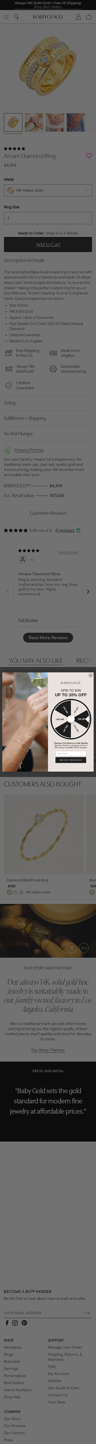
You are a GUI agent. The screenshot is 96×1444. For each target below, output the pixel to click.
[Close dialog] (91, 675)
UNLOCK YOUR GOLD (71, 760)
